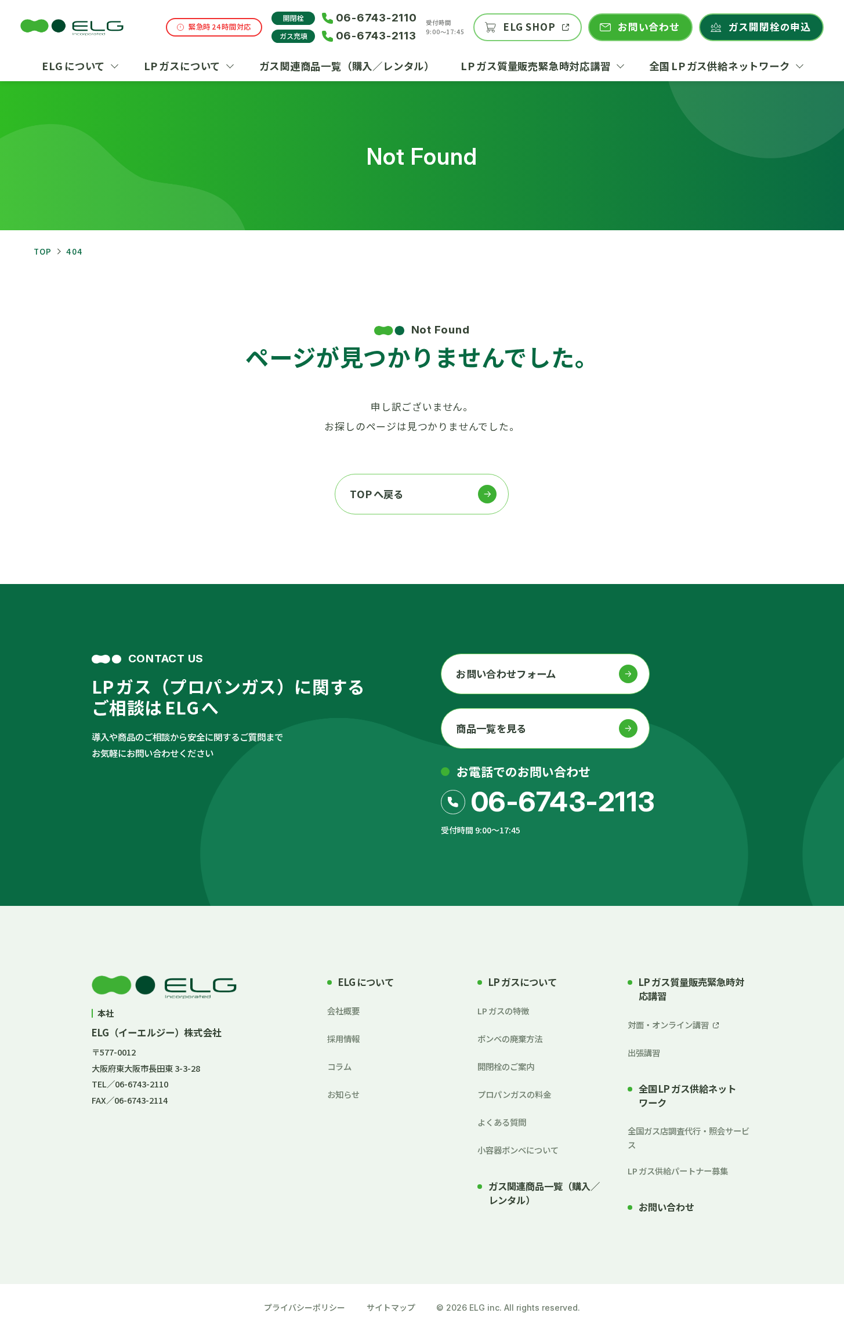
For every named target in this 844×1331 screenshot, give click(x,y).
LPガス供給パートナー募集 (678, 1171)
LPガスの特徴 (503, 1010)
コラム (339, 1066)
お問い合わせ (666, 1207)
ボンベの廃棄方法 (509, 1038)
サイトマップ (391, 1307)
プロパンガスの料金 (514, 1094)
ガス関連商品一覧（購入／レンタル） (544, 1193)
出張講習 (644, 1052)
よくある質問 (501, 1122)
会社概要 (343, 1010)
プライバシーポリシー (304, 1307)
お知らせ (343, 1094)
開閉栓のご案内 (505, 1066)
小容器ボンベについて (518, 1150)
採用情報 (343, 1038)
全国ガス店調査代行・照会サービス (688, 1138)
